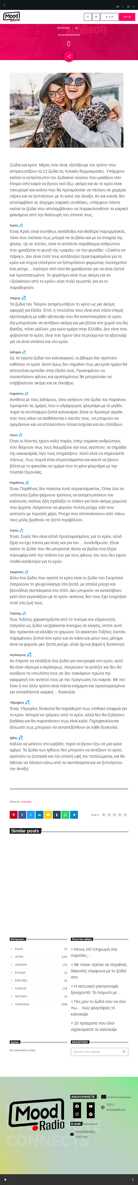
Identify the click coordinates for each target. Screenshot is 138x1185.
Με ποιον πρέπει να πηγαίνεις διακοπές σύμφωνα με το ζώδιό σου (36, 892)
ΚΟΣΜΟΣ (20, 988)
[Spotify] (91, 1114)
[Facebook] (133, 7)
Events (19, 948)
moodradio (26, 801)
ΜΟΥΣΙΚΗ (21, 996)
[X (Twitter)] (123, 7)
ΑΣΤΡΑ (17, 881)
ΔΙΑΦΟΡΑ (21, 964)
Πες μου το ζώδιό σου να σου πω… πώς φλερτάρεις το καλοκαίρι (97, 892)
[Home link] (12, 17)
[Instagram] (128, 7)
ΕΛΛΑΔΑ (20, 972)
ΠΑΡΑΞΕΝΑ (22, 1004)
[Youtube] (91, 1106)
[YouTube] (117, 7)
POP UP (127, 17)
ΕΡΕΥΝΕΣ (21, 980)
